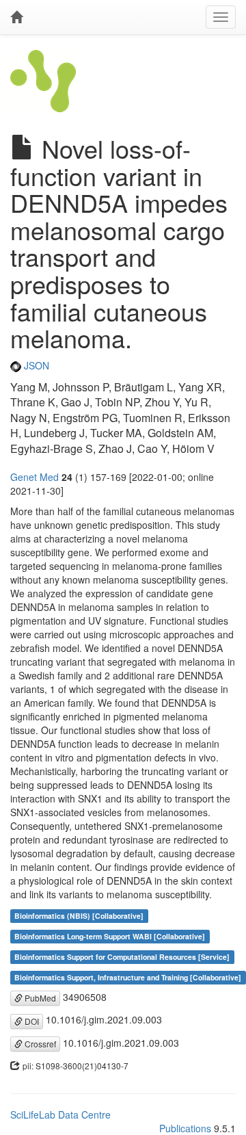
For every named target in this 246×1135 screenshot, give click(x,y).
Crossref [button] (39, 1043)
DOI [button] (31, 1021)
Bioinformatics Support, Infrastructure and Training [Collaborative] (127, 977)
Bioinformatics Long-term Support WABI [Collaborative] (109, 936)
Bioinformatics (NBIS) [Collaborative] (79, 916)
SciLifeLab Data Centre (60, 1114)
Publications (185, 1128)
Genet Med (34, 477)
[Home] (16, 17)
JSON (35, 365)
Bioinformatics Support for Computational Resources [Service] (122, 957)
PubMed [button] (39, 998)
